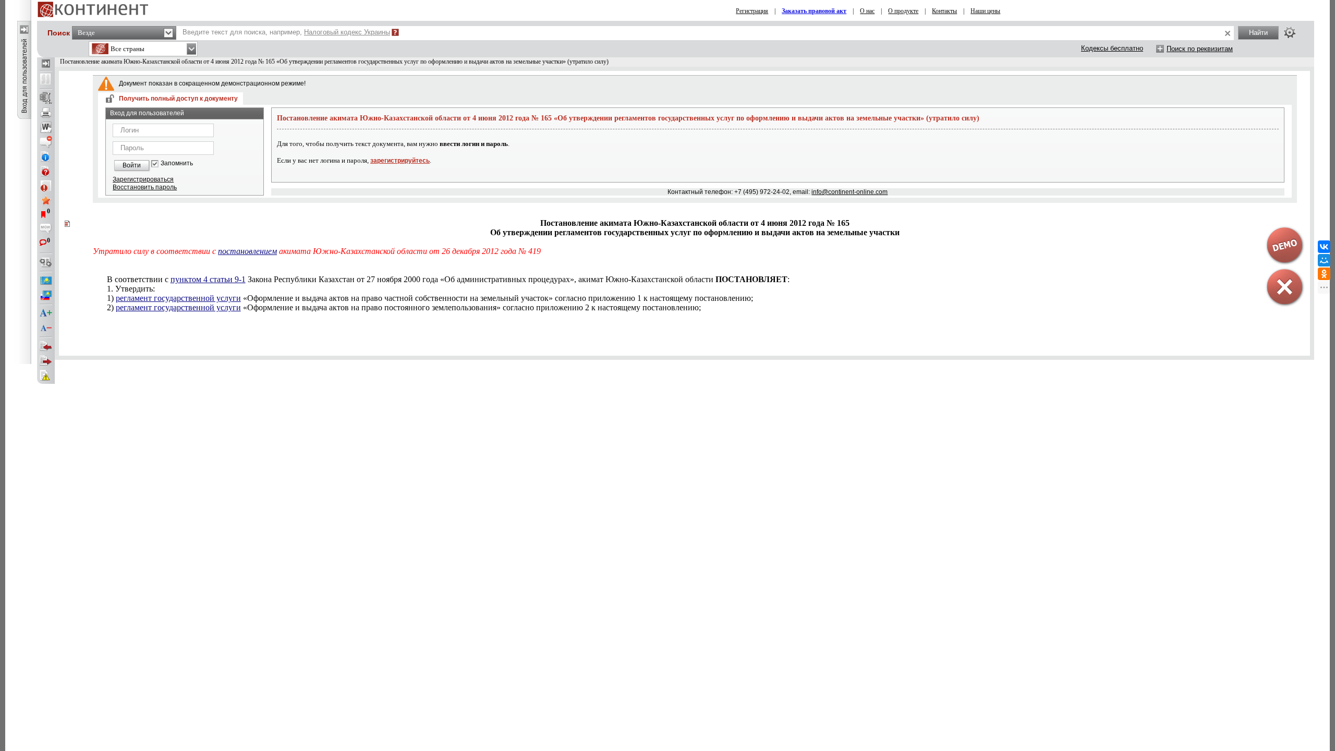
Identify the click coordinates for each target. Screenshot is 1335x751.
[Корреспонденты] (46, 346)
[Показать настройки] (1289, 32)
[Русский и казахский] (46, 295)
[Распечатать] (46, 112)
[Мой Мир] (1324, 260)
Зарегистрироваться (143, 179)
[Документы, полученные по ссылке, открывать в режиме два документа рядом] (46, 80)
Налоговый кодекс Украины (347, 32)
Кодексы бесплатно (1112, 48)
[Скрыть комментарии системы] (46, 142)
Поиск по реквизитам (1200, 49)
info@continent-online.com (849, 192)
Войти (132, 165)
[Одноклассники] (1324, 274)
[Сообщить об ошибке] (46, 375)
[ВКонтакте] (1324, 246)
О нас (867, 11)
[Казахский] (46, 280)
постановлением (247, 251)
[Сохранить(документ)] (46, 98)
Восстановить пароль (145, 187)
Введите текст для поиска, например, (286, 32)
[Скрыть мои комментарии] (46, 229)
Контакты (944, 11)
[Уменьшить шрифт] (46, 328)
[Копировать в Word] (46, 127)
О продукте (903, 11)
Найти (1258, 33)
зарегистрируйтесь (400, 160)
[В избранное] (46, 200)
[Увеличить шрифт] (46, 313)
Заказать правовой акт (814, 11)
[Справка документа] (46, 171)
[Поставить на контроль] (46, 185)
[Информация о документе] (46, 156)
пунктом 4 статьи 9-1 (208, 279)
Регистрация (752, 11)
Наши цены (985, 11)
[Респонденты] (46, 361)
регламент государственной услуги (178, 298)
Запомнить (177, 163)
